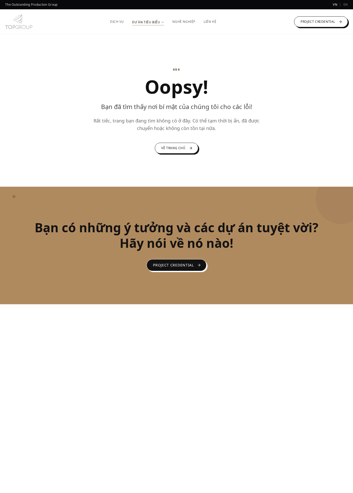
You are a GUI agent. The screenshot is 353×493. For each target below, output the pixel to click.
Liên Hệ (210, 22)
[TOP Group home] (18, 22)
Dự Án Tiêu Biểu (146, 22)
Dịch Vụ (117, 22)
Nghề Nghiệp (183, 22)
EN (345, 5)
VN (335, 5)
